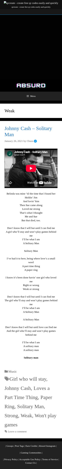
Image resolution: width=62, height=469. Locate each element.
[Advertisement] (31, 47)
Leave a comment (17, 431)
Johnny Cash (18, 388)
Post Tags (19, 446)
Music (12, 371)
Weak (26, 415)
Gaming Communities (31, 453)
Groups (9, 446)
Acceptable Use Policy (29, 459)
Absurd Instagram (47, 446)
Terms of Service (50, 459)
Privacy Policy (11, 459)
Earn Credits (31, 446)
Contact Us (30, 463)
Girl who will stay (27, 379)
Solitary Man (30, 406)
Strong (11, 415)
